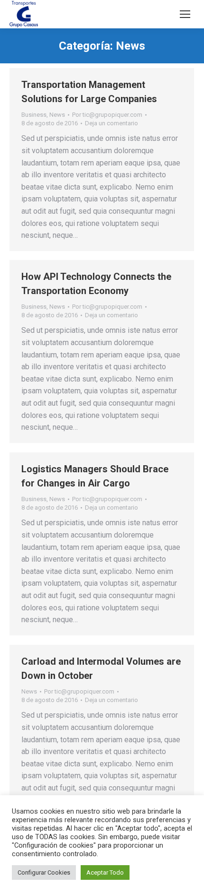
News (57, 114)
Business (33, 114)
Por (107, 114)
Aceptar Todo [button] (105, 872)
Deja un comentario (111, 123)
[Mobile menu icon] (185, 14)
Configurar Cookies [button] (44, 872)
